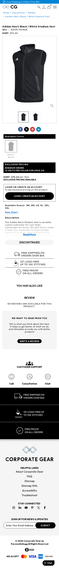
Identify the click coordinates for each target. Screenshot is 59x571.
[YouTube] (26, 507)
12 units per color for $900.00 (24, 169)
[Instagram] (13, 507)
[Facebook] (44, 507)
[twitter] (26, 129)
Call (11, 383)
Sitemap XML (29, 485)
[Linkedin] (19, 507)
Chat (48, 383)
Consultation (29, 383)
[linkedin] (38, 129)
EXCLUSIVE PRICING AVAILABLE (19, 179)
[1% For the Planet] (29, 550)
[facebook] (20, 129)
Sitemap (29, 481)
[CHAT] (47, 376)
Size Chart (11, 212)
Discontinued (29, 242)
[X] (38, 507)
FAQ (29, 476)
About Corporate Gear (29, 471)
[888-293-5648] (11, 376)
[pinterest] (32, 129)
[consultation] (29, 376)
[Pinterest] (32, 507)
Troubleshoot (29, 495)
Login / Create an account (29, 196)
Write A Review (29, 341)
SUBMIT (45, 525)
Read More (29, 234)
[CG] (9, 7)
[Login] (44, 7)
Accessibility (29, 490)
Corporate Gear (32, 541)
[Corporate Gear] (29, 453)
